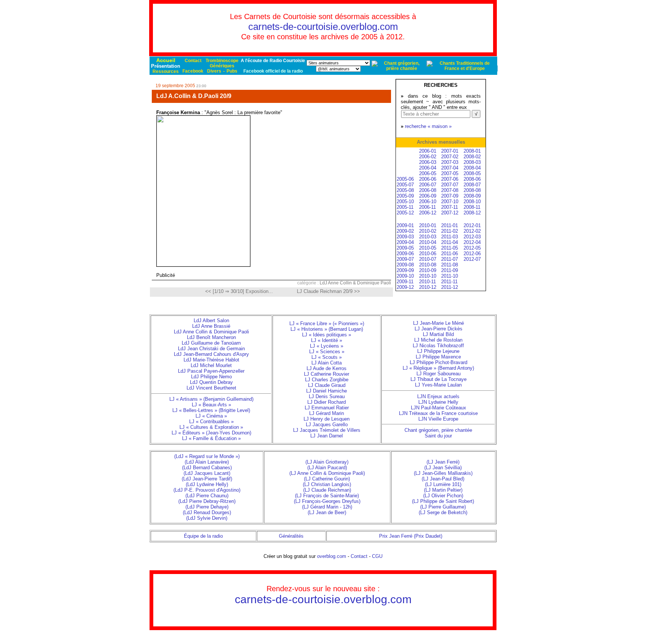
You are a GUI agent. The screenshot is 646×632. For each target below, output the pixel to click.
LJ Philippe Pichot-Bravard (438, 362)
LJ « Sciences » (326, 351)
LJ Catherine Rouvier (326, 374)
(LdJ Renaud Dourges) (207, 512)
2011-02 (449, 231)
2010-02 (427, 231)
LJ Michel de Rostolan (438, 340)
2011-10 (449, 276)
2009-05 (405, 248)
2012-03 (472, 236)
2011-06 (449, 253)
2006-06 (427, 179)
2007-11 (449, 207)
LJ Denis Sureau (327, 396)
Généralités (291, 536)
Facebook (192, 71)
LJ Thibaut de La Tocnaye (438, 379)
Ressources (166, 71)
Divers (214, 71)
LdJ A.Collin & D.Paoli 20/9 (193, 96)
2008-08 (472, 190)
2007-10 (449, 201)
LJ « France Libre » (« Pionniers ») (326, 323)
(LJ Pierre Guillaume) (443, 507)
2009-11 (405, 281)
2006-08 (427, 190)
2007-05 (449, 173)
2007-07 (449, 184)
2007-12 (449, 213)
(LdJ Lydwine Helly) (207, 484)
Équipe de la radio (203, 536)
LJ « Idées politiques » (326, 335)
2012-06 (472, 253)
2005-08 (405, 190)
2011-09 (449, 270)
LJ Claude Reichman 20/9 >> (328, 291)
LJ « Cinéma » (211, 416)
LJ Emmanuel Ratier (327, 407)
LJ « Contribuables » (211, 421)
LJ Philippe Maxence (438, 357)
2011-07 (449, 259)
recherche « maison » (428, 126)
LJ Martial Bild (438, 334)
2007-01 (449, 151)
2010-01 (427, 225)
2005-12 (405, 213)
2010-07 (427, 259)
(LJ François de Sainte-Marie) (327, 495)
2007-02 (449, 156)
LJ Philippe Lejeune (438, 351)
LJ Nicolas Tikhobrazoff (438, 345)
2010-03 (427, 236)
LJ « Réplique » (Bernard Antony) (438, 368)
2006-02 (427, 156)
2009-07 (405, 259)
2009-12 (405, 287)
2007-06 (449, 179)
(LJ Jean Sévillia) (443, 467)
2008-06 (472, 179)
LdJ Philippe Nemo (211, 376)
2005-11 (405, 207)
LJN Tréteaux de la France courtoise (438, 413)
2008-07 (472, 184)
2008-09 (472, 196)
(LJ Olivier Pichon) (443, 495)
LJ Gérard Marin (326, 413)
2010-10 (427, 276)
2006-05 (427, 173)
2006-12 (427, 213)
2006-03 (427, 162)
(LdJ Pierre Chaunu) (206, 495)
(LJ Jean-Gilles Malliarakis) (443, 473)
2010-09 (427, 270)
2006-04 (427, 168)
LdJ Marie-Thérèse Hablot (211, 360)
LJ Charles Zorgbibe (326, 379)
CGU (377, 556)
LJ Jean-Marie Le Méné (438, 323)
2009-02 (405, 231)
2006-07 (427, 184)
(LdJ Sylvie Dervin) (206, 518)
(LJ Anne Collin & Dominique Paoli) (327, 473)
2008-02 (472, 156)
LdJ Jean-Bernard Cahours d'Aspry (211, 354)
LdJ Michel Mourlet (211, 365)
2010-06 (427, 253)
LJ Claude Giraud (326, 385)
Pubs (232, 71)
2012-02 (472, 231)
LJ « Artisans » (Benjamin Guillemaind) (211, 399)
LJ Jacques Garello (327, 424)
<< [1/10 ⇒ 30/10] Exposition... (239, 291)
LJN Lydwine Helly (438, 402)
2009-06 (405, 253)
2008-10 (472, 201)
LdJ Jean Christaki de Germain (211, 348)
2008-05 (472, 173)
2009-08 (405, 265)
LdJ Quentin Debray (211, 382)
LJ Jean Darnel (326, 436)
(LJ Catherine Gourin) (327, 479)
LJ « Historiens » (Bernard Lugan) (326, 329)
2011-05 (449, 248)
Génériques (222, 65)
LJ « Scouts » (326, 357)
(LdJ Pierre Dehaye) (206, 507)
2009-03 (405, 236)
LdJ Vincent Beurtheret (211, 388)
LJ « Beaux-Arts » (211, 404)
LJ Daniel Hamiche (326, 391)
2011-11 (449, 281)
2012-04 (472, 242)
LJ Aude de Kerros (327, 368)
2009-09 (405, 270)
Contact (193, 60)
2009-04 (405, 242)
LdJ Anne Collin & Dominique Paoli (355, 283)
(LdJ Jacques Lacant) (207, 473)
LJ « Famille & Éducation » (211, 438)
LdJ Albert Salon (211, 320)
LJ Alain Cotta (326, 363)
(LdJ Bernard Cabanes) (207, 467)
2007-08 (449, 190)
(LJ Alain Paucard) (327, 467)
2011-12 (449, 287)
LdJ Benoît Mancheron (211, 337)
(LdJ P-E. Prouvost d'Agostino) (206, 490)
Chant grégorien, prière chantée (438, 430)
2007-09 (449, 196)
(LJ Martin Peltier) (443, 490)
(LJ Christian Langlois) (327, 484)
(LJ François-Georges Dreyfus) (327, 501)
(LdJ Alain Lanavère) (207, 462)
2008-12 (472, 213)
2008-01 (472, 151)
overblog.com (331, 556)
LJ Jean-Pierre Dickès (438, 329)
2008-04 (472, 168)
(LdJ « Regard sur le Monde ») (207, 456)
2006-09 (427, 196)
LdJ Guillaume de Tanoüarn (211, 343)
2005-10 (405, 201)
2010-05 (427, 248)
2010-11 (427, 281)
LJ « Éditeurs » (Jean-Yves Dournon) (211, 433)
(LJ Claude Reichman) (327, 490)
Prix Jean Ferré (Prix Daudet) (410, 536)
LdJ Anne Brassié (211, 326)
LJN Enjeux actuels (438, 396)
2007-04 (449, 168)
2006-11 (427, 207)
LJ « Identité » (326, 340)
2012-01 (472, 225)
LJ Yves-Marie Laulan (438, 385)
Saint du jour (438, 436)
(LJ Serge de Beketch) (443, 512)
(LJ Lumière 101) (443, 484)
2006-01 (427, 151)
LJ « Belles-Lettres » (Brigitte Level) (211, 410)
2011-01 (449, 225)
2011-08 (449, 265)
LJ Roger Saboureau (438, 373)
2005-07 (405, 184)
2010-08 (427, 265)
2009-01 (405, 225)
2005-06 (405, 179)
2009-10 (405, 276)
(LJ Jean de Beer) (327, 512)
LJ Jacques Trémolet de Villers (326, 430)
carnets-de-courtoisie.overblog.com (323, 26)
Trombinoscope (222, 60)
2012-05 (472, 248)
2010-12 (427, 287)
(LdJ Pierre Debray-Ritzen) (207, 501)
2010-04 (427, 242)
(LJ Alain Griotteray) (326, 462)
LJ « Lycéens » (326, 346)
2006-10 (427, 201)
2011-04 (449, 242)
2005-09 (405, 196)
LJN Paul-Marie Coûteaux (438, 407)
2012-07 (472, 259)
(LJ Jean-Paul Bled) (443, 479)
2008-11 (472, 207)
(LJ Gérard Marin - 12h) (327, 507)
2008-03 (472, 162)
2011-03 (449, 236)
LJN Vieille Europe (438, 419)
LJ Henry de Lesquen (327, 419)
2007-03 (449, 162)
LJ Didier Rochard (326, 402)
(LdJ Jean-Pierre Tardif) (207, 479)
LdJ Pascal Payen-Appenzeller (211, 371)
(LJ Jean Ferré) (443, 462)
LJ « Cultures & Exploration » (211, 427)
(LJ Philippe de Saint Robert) (443, 501)
